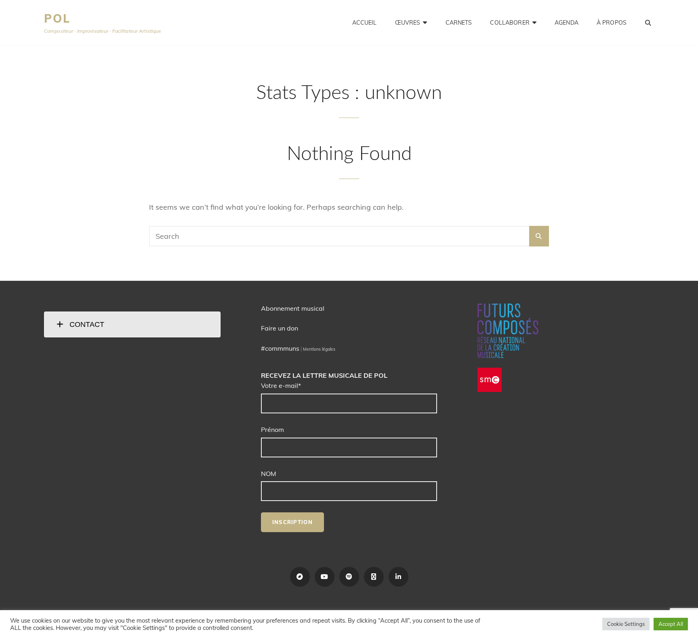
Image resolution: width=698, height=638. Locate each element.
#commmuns (280, 348)
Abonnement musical (292, 308)
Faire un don (279, 328)
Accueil (364, 22)
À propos (612, 22)
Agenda (566, 22)
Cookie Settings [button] (626, 624)
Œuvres (407, 22)
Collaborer (509, 22)
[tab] (132, 324)
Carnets (459, 22)
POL (57, 18)
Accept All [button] (670, 624)
